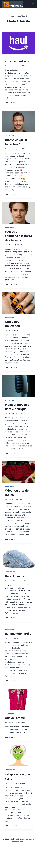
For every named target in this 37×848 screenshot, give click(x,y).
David (9, 66)
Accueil (12, 16)
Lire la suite (11, 103)
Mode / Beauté (10, 57)
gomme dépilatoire (18, 633)
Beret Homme (14, 576)
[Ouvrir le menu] (33, 4)
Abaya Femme (15, 718)
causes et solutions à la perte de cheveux (18, 236)
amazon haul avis (17, 61)
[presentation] (18, 43)
